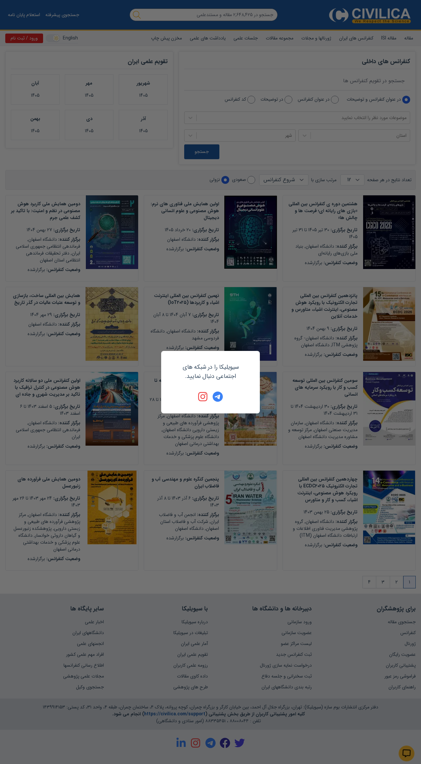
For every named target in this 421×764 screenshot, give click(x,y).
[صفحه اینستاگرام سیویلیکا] (203, 396)
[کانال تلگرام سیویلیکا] (217, 396)
